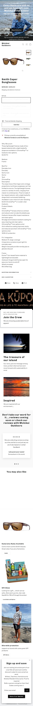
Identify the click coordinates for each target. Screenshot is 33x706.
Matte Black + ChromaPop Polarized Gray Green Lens (14, 107)
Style (4, 95)
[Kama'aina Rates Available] (16, 526)
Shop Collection (17, 30)
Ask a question (7, 277)
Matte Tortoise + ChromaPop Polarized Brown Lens (15, 100)
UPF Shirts (6, 655)
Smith (6, 553)
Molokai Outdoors (6, 44)
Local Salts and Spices (9, 599)
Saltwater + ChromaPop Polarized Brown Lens (16, 114)
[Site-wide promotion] (16, 623)
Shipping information (10, 272)
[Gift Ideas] (16, 571)
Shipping (4, 90)
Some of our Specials (16, 696)
